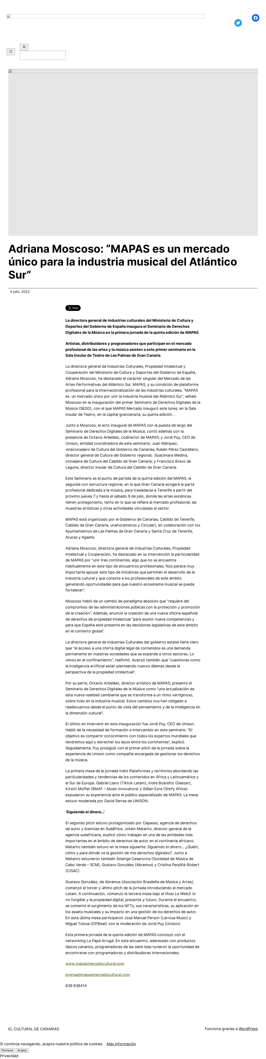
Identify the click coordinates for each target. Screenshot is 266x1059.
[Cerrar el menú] (24, 47)
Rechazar (7, 1050)
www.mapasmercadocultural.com (94, 963)
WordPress (248, 1029)
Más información (121, 1044)
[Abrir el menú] (11, 51)
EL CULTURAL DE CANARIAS (33, 1029)
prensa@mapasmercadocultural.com (97, 974)
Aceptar (22, 1050)
